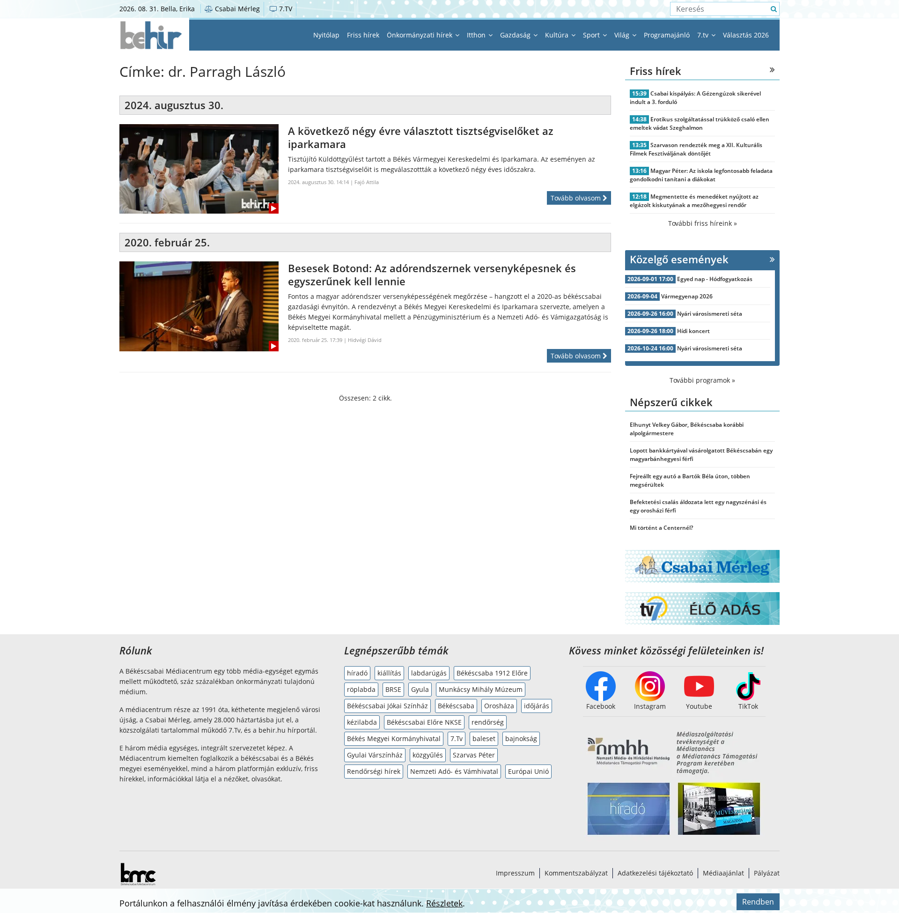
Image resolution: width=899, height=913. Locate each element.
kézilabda (362, 722)
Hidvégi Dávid (365, 339)
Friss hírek (363, 34)
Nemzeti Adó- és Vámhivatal (454, 771)
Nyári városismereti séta (709, 314)
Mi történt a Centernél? (661, 528)
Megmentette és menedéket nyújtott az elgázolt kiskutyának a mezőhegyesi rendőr (694, 201)
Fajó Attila (366, 182)
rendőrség (488, 722)
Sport (592, 34)
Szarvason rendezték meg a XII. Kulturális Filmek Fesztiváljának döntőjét (696, 149)
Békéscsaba (456, 705)
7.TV (284, 8)
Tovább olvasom (577, 197)
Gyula (420, 689)
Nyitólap (326, 34)
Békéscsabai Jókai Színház (387, 705)
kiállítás (389, 672)
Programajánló (667, 34)
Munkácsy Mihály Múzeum (481, 689)
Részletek (444, 903)
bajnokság (521, 738)
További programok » (702, 380)
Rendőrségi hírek (373, 771)
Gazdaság (516, 34)
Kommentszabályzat (576, 872)
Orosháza (499, 705)
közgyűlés (428, 754)
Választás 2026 (746, 34)
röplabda (361, 689)
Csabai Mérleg (236, 8)
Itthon (477, 34)
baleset (483, 738)
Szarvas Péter (474, 754)
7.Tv (456, 738)
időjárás (536, 705)
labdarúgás (429, 672)
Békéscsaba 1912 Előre (492, 672)
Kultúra (557, 34)
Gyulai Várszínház (375, 754)
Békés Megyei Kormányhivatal (394, 738)
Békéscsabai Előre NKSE (424, 722)
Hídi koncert (693, 331)
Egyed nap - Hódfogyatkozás (714, 279)
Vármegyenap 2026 (687, 296)
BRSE (393, 689)
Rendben (758, 902)
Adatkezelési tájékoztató (655, 872)
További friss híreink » (702, 223)
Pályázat (767, 872)
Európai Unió (528, 771)
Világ (622, 34)
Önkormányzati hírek (420, 34)
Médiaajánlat (723, 872)
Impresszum (515, 872)
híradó (357, 672)
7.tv (703, 34)
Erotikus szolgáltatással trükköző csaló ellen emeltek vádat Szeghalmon (699, 123)
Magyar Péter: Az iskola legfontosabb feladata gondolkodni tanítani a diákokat (701, 175)
